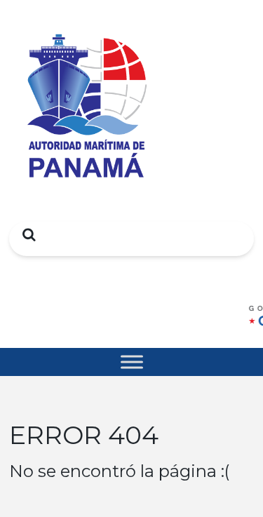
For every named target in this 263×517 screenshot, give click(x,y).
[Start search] (25, 234)
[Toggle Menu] (132, 361)
